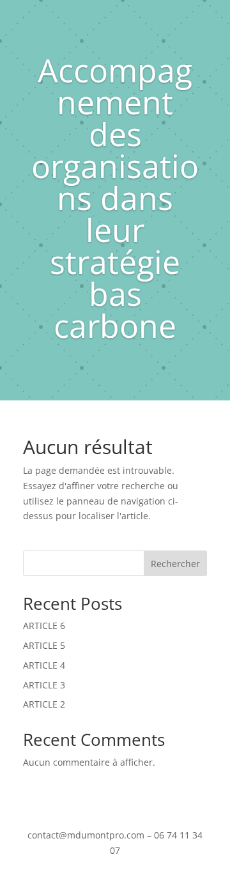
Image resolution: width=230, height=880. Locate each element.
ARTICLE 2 (44, 704)
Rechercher (175, 564)
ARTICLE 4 (44, 665)
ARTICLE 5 (44, 645)
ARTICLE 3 (44, 685)
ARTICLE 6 (44, 625)
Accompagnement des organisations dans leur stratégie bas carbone (115, 198)
